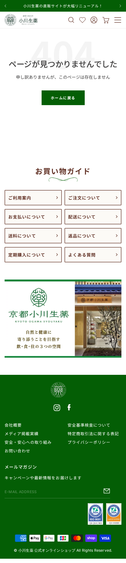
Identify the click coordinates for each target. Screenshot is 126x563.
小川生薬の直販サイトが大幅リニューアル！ (62, 5)
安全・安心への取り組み (28, 442)
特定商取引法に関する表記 (93, 433)
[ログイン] (94, 20)
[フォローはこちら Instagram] (57, 407)
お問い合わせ (17, 450)
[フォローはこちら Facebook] (69, 407)
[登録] (106, 491)
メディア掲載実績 (22, 433)
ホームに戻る (63, 97)
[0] (82, 20)
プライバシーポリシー (89, 442)
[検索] (71, 20)
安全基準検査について (89, 425)
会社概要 (13, 425)
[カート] (105, 20)
